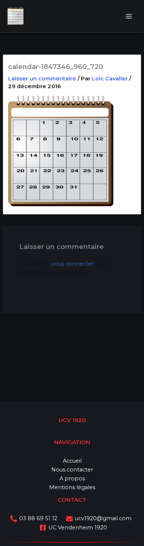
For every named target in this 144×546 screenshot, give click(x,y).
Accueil (72, 460)
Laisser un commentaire (42, 78)
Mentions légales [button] (72, 487)
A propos (72, 478)
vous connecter (72, 263)
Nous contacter (72, 469)
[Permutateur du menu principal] (129, 16)
